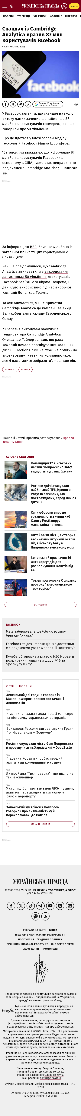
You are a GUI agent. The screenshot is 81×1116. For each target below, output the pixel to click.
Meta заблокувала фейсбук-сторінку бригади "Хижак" (36, 633)
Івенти (52, 930)
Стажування (30, 948)
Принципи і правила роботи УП (27, 944)
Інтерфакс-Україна (46, 1012)
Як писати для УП (62, 944)
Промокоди (50, 948)
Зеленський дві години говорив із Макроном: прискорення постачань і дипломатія (35, 699)
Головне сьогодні (19, 457)
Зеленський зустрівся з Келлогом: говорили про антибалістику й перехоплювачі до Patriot (33, 811)
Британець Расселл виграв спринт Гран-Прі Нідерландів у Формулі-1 (39, 731)
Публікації (24, 16)
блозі (36, 138)
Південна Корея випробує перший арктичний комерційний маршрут (34, 760)
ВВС (33, 247)
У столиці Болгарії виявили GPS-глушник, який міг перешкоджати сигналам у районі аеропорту (40, 792)
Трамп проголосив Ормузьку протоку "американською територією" (53, 584)
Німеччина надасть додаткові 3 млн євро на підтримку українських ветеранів (39, 716)
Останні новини (19, 686)
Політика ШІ (26, 939)
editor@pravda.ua (50, 1078)
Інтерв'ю (71, 16)
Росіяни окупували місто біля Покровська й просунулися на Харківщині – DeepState (39, 746)
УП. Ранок (40, 16)
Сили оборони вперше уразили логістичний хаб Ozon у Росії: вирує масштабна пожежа (50, 518)
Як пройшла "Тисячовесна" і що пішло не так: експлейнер (39, 775)
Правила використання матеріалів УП (40, 934)
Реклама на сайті (34, 930)
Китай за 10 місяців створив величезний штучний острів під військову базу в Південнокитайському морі (53, 541)
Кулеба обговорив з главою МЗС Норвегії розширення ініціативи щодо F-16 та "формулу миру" (40, 660)
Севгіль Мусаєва (53, 1071)
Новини (8, 16)
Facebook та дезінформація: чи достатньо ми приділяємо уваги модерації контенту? (40, 646)
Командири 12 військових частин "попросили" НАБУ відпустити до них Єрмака (51, 467)
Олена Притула (53, 1074)
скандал (25, 369)
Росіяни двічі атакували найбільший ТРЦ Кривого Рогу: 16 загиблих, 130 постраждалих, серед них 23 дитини (53, 494)
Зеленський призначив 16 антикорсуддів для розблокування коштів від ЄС (52, 564)
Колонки (56, 16)
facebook (10, 369)
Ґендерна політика (49, 939)
